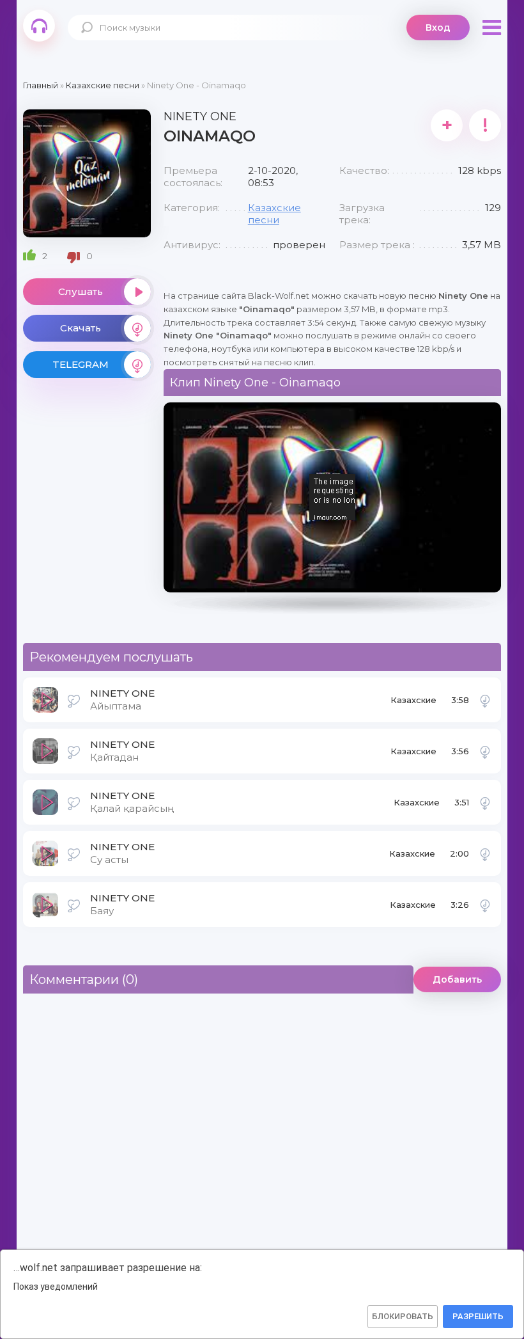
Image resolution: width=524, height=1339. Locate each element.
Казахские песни (274, 214)
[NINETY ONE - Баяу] (485, 904)
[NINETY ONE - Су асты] (485, 853)
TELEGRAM (80, 364)
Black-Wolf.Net (39, 26)
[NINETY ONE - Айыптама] (485, 700)
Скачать (80, 328)
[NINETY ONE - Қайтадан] (485, 751)
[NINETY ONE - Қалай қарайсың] (485, 802)
